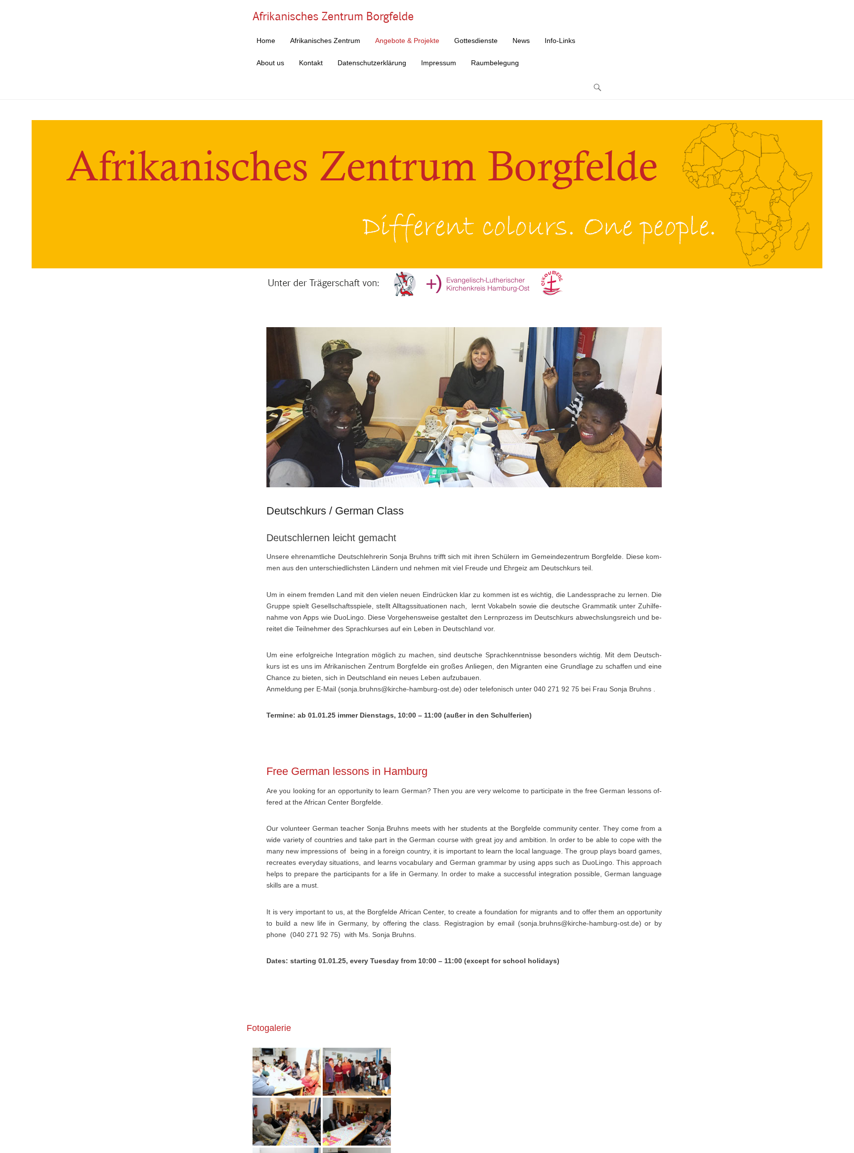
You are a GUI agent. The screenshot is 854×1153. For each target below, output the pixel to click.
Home (265, 40)
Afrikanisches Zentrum (325, 40)
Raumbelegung (495, 63)
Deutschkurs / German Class (335, 511)
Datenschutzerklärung (372, 63)
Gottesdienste (476, 40)
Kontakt (311, 63)
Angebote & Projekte (407, 40)
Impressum (438, 63)
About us (270, 63)
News (521, 40)
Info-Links (560, 40)
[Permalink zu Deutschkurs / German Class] (464, 407)
